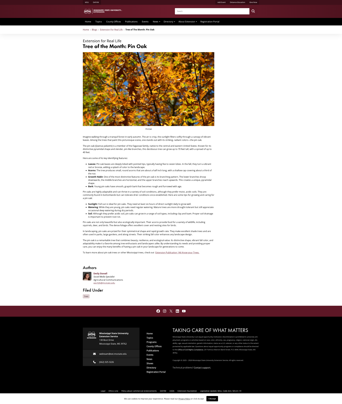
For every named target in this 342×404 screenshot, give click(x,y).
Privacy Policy (184, 398)
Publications (131, 21)
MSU (87, 2)
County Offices (113, 21)
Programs (152, 342)
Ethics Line (113, 391)
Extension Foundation (187, 391)
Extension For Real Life (111, 29)
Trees (86, 296)
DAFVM (96, 2)
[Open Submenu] (159, 21)
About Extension (186, 21)
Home (88, 21)
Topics (98, 21)
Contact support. (202, 367)
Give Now (253, 2)
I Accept (212, 399)
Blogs (94, 29)
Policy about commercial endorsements (139, 391)
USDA (171, 391)
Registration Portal (209, 21)
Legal (103, 391)
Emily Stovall (100, 273)
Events (145, 21)
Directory (168, 21)
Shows (150, 363)
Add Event (221, 2)
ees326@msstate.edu (104, 283)
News (155, 21)
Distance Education (237, 2)
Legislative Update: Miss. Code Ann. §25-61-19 (220, 391)
